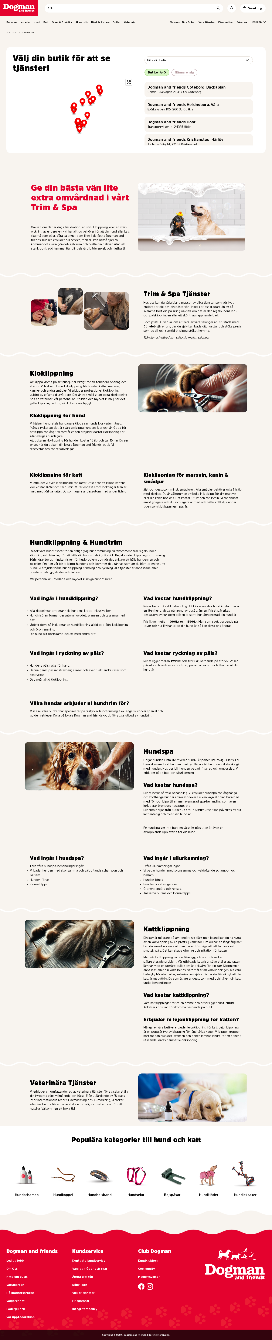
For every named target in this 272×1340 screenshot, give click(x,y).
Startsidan (11, 32)
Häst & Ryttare (100, 22)
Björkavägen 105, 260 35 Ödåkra (170, 109)
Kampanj (11, 22)
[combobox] (147, 60)
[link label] (19, 8)
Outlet (117, 22)
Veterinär (129, 22)
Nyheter (25, 22)
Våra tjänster (206, 22)
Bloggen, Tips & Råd (182, 22)
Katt (45, 22)
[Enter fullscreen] (129, 82)
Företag (242, 22)
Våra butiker (226, 22)
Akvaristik (81, 22)
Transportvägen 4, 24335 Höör (169, 126)
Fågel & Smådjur (61, 22)
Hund (37, 22)
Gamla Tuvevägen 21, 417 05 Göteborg (174, 91)
